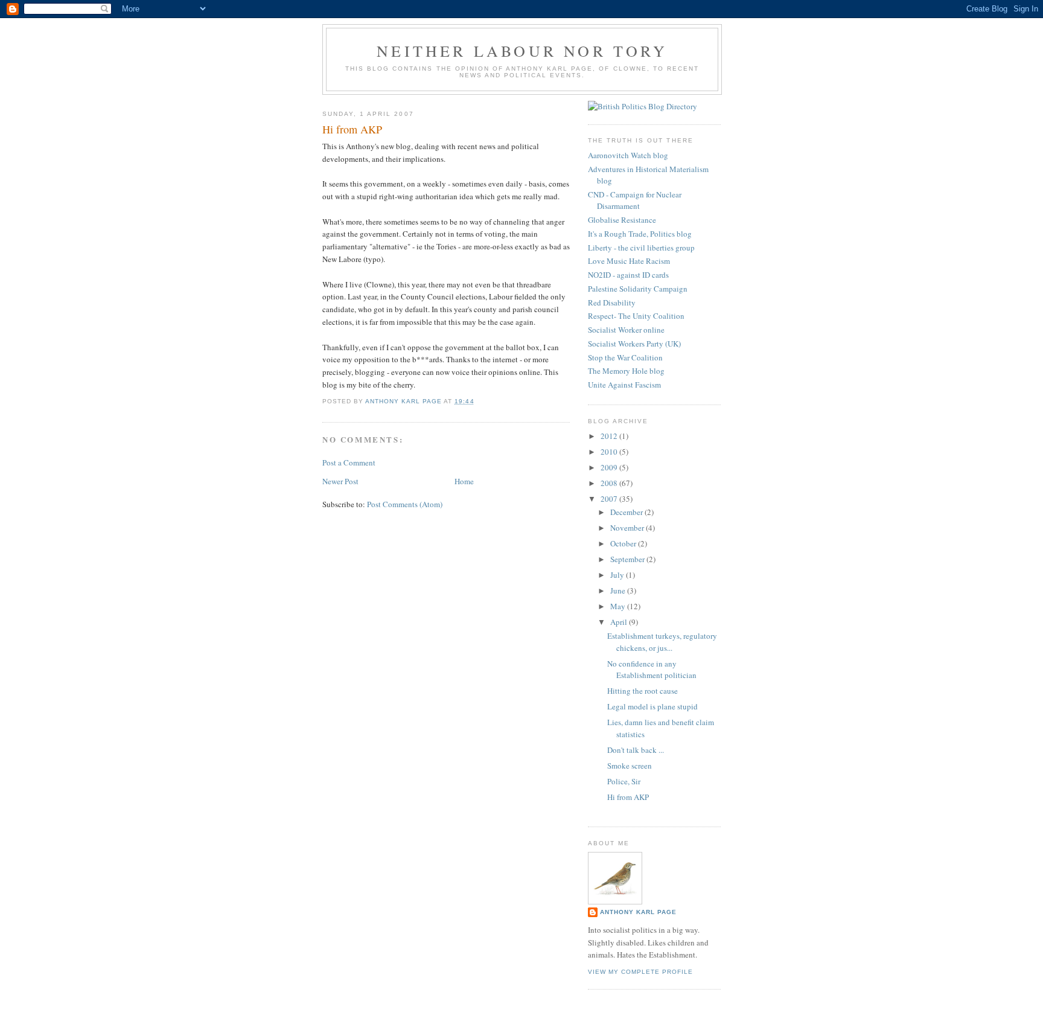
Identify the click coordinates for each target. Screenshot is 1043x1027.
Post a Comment (348, 462)
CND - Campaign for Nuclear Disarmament (634, 200)
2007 (610, 498)
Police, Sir (623, 781)
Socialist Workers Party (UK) (634, 343)
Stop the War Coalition (625, 357)
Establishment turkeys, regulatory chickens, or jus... (662, 641)
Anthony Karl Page (638, 912)
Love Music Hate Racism (629, 260)
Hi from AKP (628, 797)
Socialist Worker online (626, 329)
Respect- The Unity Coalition (636, 315)
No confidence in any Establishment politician (652, 669)
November (628, 527)
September (628, 559)
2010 (610, 451)
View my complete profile (640, 971)
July (618, 574)
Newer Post (340, 481)
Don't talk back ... (635, 749)
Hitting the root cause (642, 690)
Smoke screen (629, 765)
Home (464, 481)
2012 (610, 435)
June (618, 590)
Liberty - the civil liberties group (641, 247)
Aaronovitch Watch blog (628, 155)
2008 (610, 483)
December (627, 512)
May (618, 606)
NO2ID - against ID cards (628, 274)
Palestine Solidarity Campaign (637, 288)
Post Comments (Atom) (404, 504)
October (624, 543)
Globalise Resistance (622, 219)
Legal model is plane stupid (652, 706)
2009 (610, 467)
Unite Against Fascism (624, 384)
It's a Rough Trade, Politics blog (640, 233)
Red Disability (612, 302)
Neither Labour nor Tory (522, 50)
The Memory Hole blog (626, 370)
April (619, 621)
